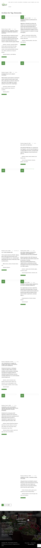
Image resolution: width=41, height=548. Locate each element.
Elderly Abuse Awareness (14, 423)
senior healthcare (13, 54)
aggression (23, 35)
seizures (25, 270)
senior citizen (35, 40)
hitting (35, 35)
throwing (21, 38)
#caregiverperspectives (25, 298)
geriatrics (30, 40)
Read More (4, 56)
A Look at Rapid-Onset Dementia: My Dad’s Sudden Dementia (29, 285)
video (36, 272)
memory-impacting (8, 49)
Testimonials (25, 2)
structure (13, 384)
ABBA (4, 263)
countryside (12, 44)
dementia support (4, 46)
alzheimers (4, 44)
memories (3, 49)
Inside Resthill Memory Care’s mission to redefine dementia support (10, 32)
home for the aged (25, 160)
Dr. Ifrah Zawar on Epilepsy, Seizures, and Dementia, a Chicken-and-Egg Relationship (28, 253)
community (8, 44)
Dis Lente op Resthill (26, 145)
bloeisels (27, 156)
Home (9, 2)
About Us (12, 2)
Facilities (16, 2)
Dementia (32, 2)
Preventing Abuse (4, 428)
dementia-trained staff (10, 46)
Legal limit (6, 88)
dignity (15, 46)
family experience (11, 47)
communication (28, 35)
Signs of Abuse (9, 428)
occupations (3, 89)
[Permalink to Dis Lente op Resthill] (29, 62)
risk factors (22, 270)
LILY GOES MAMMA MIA (7, 252)
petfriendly (12, 49)
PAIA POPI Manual (31, 544)
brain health (13, 86)
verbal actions (25, 38)
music (7, 383)
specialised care (9, 50)
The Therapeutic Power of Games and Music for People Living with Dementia (9, 364)
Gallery (29, 2)
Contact (9, 6)
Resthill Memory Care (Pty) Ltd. (7, 544)
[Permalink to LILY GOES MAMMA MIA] (10, 169)
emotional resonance (8, 381)
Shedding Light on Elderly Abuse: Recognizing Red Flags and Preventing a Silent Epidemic (10, 409)
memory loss (13, 88)
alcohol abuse (5, 86)
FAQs (38, 2)
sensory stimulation (5, 384)
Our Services (20, 2)
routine (15, 383)
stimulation (9, 384)
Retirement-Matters (31, 491)
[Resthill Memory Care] (4, 4)
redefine (5, 50)
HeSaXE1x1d (16, 250)
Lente (36, 156)
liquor (9, 88)
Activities (6, 263)
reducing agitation (11, 383)
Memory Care (14, 381)
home (15, 47)
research (26, 491)
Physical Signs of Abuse (12, 426)
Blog (36, 2)
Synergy (16, 384)
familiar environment (5, 47)
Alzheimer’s (8, 54)
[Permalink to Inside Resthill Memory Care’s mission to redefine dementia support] (10, 16)
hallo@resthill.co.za (21, 523)
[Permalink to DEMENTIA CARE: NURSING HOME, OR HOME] (29, 394)
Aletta (15, 29)
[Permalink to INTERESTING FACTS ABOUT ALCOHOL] (9, 62)
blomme (30, 156)
